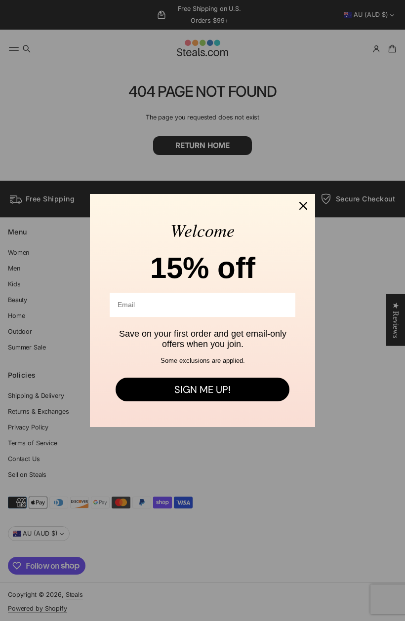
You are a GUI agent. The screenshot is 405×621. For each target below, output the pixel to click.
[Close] (303, 206)
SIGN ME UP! (202, 389)
